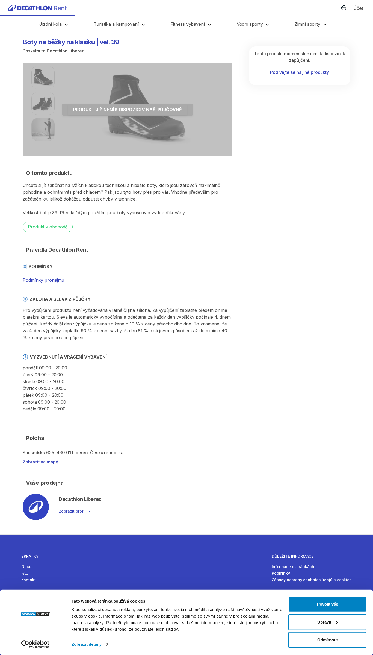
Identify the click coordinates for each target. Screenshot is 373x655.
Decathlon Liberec (65, 51)
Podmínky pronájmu (43, 280)
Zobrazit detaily (87, 644)
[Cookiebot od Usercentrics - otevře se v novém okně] (35, 644)
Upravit (324, 621)
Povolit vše (327, 604)
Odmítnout (327, 640)
